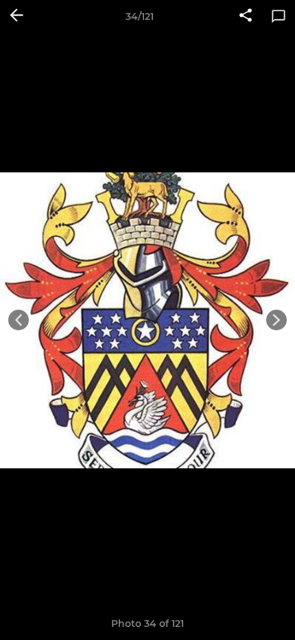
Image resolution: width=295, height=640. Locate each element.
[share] (245, 16)
